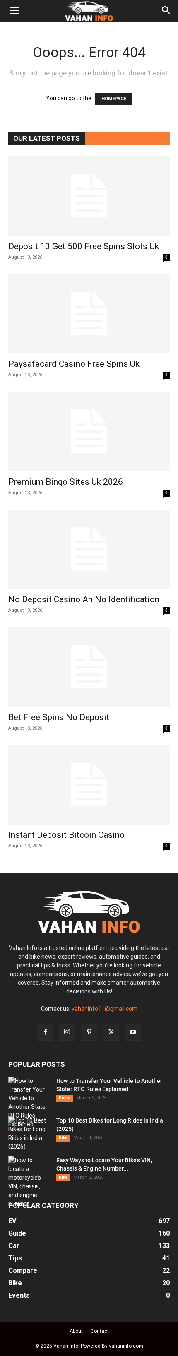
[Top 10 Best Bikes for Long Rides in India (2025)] (29, 1133)
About (76, 1331)
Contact (100, 1331)
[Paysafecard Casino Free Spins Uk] (89, 314)
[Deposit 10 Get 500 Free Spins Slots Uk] (89, 196)
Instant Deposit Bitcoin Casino (66, 835)
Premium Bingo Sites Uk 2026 (65, 482)
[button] (14, 11)
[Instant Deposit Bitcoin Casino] (89, 785)
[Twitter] (111, 1032)
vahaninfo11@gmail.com (104, 1008)
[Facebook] (45, 1032)
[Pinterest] (89, 1032)
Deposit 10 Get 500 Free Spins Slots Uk (83, 246)
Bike (63, 1137)
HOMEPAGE (113, 98)
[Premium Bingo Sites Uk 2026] (89, 431)
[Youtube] (133, 1032)
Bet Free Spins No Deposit (58, 717)
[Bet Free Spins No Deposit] (89, 667)
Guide (64, 1098)
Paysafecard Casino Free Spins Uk (74, 364)
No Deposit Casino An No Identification (83, 599)
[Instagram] (67, 1032)
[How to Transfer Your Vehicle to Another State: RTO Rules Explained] (29, 1103)
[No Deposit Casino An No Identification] (89, 549)
